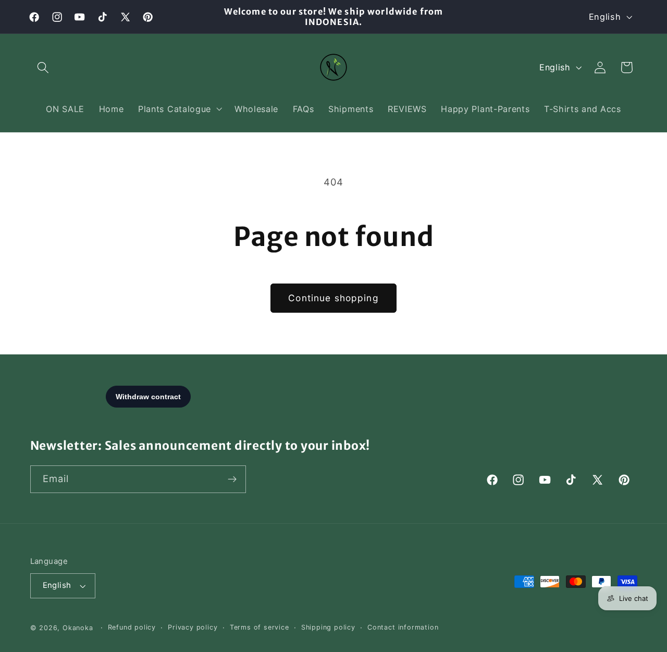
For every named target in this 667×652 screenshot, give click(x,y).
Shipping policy (328, 627)
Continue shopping (333, 297)
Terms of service (259, 627)
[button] (43, 67)
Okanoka (78, 628)
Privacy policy (192, 627)
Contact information (402, 627)
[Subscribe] (232, 479)
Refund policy (132, 627)
